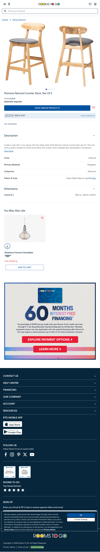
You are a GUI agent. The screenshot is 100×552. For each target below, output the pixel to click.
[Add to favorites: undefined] (93, 107)
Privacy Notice (9, 547)
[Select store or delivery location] (9, 4)
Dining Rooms (19, 20)
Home (5, 20)
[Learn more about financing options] (50, 352)
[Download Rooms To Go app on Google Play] (12, 432)
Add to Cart (24, 267)
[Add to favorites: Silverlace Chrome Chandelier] (42, 218)
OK (81, 515)
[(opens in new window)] (5, 454)
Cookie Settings (37, 547)
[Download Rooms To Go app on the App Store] (12, 424)
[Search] (4, 11)
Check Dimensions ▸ (88, 115)
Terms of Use (23, 547)
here (94, 178)
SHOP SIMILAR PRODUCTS (47, 108)
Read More (8, 151)
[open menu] (4, 4)
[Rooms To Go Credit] (50, 314)
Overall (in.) (9, 195)
